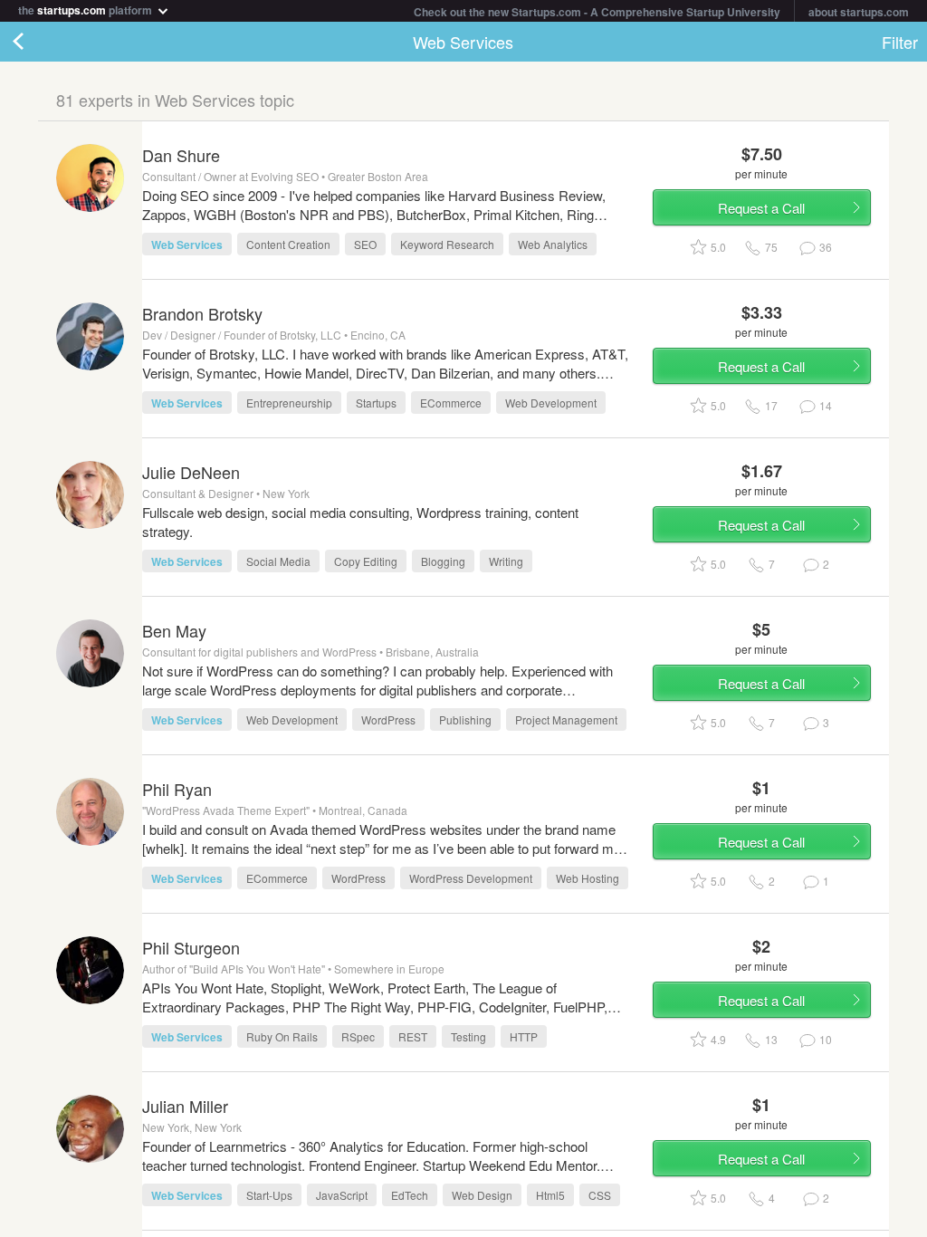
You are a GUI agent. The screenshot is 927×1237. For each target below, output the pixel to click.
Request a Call (761, 207)
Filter (900, 41)
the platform (86, 8)
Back (36, 42)
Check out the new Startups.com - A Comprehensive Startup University (597, 12)
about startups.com (858, 12)
